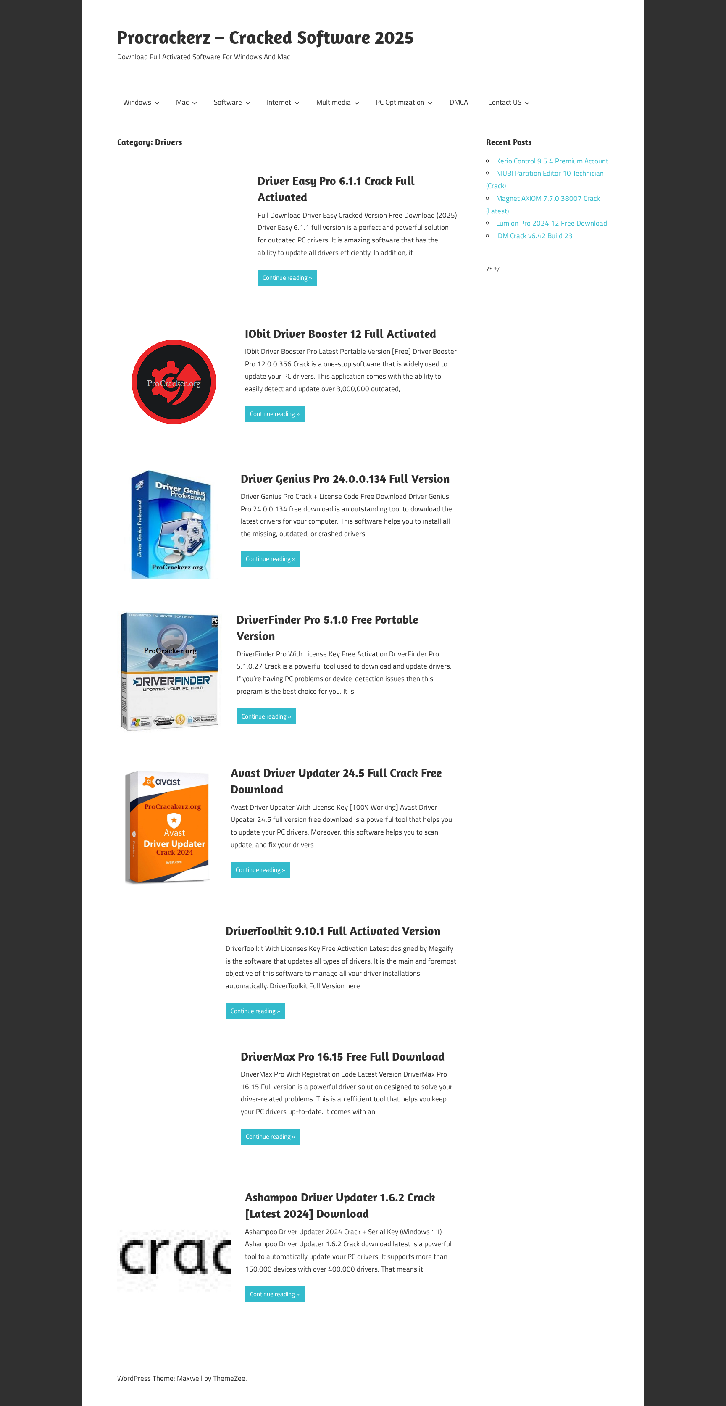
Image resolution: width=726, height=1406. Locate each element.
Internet (279, 102)
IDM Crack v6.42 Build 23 (534, 235)
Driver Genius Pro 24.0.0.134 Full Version (345, 478)
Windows (137, 102)
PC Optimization (400, 102)
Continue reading (285, 277)
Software (228, 102)
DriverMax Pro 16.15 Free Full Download (343, 1056)
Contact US (504, 102)
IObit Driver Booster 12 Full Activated (340, 333)
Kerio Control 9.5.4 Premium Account (552, 160)
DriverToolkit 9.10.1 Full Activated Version (333, 930)
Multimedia (333, 102)
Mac (182, 102)
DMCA (459, 102)
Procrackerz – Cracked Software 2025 (265, 37)
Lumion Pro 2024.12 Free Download (551, 223)
